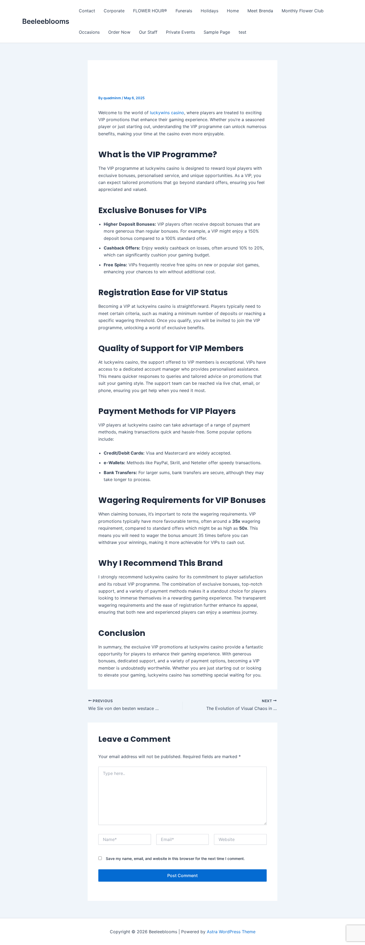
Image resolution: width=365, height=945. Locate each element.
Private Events (180, 32)
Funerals (184, 10)
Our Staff (148, 32)
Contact (87, 10)
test (242, 32)
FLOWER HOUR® (150, 10)
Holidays (209, 10)
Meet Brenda (260, 10)
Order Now (119, 32)
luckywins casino (167, 112)
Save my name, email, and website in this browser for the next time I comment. (175, 858)
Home (233, 10)
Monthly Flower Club (303, 10)
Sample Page (217, 32)
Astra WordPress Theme (231, 931)
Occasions (89, 32)
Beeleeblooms (45, 21)
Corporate (114, 10)
